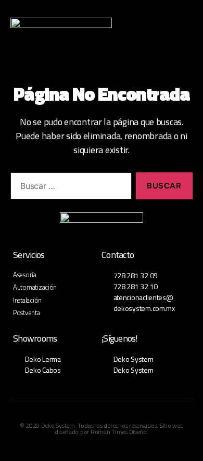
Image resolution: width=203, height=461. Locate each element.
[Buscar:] (69, 188)
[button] (157, 31)
